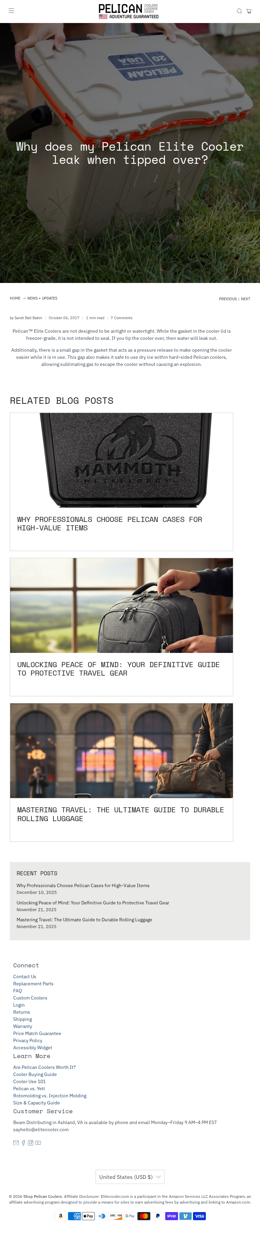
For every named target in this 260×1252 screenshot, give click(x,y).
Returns (21, 1012)
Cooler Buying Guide (35, 1074)
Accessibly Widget (32, 1048)
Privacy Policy (27, 1040)
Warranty (22, 1026)
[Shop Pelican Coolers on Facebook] (23, 1144)
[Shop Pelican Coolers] (130, 11)
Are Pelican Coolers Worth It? (44, 1067)
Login (19, 1005)
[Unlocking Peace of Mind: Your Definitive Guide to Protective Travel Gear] (121, 605)
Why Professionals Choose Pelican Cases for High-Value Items (83, 885)
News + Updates (42, 298)
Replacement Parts (33, 984)
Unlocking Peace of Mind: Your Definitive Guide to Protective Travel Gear (93, 903)
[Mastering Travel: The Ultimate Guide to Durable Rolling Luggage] (121, 750)
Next (245, 299)
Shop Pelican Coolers (42, 1196)
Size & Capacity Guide (36, 1103)
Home (15, 298)
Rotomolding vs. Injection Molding (49, 1096)
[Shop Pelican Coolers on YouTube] (38, 1144)
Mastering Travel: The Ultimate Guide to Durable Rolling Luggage (84, 920)
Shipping (22, 1019)
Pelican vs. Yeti (29, 1088)
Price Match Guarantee (37, 1033)
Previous (228, 299)
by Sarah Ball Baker (26, 317)
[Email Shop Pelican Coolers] (16, 1144)
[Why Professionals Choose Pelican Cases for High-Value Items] (121, 460)
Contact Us (24, 976)
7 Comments (121, 317)
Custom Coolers (30, 998)
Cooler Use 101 (29, 1081)
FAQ (17, 991)
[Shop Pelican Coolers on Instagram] (31, 1144)
